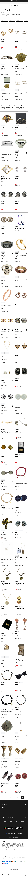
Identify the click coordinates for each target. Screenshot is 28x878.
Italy (25, 870)
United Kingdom (8, 870)
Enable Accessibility (14, 0)
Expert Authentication (19, 106)
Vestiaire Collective (8, 817)
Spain (22, 870)
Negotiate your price (6, 106)
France (3, 870)
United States (14, 870)
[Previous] (10, 797)
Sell (3, 810)
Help (3, 814)
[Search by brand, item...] (2, 6)
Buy (3, 807)
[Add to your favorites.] (12, 41)
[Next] (17, 797)
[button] (25, 6)
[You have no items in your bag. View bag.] (25, 6)
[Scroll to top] (22, 797)
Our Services (5, 804)
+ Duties (19, 309)
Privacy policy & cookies (13, 837)
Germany (19, 870)
